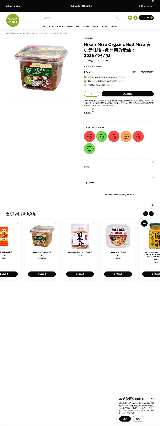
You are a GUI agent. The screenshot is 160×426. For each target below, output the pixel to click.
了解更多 (130, 413)
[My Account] (135, 17)
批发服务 (86, 26)
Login (107, 121)
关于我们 (105, 26)
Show (126, 113)
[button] (150, 6)
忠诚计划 (120, 81)
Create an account (113, 142)
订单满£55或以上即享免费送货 (80, 6)
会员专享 (70, 26)
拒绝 (138, 419)
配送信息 (121, 77)
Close (129, 89)
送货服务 (95, 26)
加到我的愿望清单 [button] (147, 72)
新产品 (51, 26)
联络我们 (114, 26)
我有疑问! (17, 6)
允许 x (153, 398)
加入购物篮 (42, 274)
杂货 (30, 18)
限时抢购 (60, 26)
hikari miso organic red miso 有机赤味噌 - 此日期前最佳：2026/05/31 (44, 33)
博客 (77, 26)
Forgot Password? (107, 129)
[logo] (12, 20)
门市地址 (9, 6)
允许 (125, 419)
